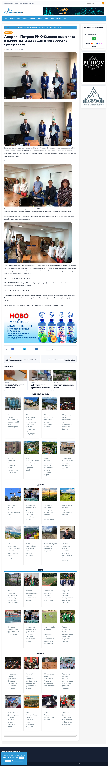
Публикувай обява (8, 3)
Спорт (64, 18)
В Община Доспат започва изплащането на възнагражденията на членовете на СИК (40, 386)
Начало (5, 18)
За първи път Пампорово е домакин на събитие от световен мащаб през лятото (31, 512)
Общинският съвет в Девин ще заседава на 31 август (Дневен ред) (67, 462)
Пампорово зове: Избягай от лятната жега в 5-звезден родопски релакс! (31, 551)
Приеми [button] (21, 757)
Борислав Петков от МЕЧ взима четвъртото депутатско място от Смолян (64, 385)
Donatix (81, 763)
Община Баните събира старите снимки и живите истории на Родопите (31, 720)
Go (94, 39)
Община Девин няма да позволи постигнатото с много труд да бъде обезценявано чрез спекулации (31, 424)
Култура (52, 18)
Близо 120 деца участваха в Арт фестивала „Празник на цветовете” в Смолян (31, 681)
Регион (18, 18)
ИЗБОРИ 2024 (13, 27)
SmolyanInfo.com (11, 751)
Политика (25, 18)
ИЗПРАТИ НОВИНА (24, 3)
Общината (12, 18)
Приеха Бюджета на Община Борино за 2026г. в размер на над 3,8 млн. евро (13, 465)
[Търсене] (103, 3)
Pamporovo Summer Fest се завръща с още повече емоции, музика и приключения (49, 512)
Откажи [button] (8, 760)
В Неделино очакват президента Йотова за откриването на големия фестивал (67, 422)
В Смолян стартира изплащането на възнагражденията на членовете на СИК (15, 385)
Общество (39, 18)
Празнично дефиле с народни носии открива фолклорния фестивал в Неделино (67, 681)
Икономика (32, 18)
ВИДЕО (16, 3)
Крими (46, 18)
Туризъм (58, 18)
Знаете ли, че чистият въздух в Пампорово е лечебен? (67, 509)
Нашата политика (17, 761)
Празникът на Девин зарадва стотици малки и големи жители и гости (13, 720)
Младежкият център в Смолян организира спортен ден (48, 595)
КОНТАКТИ (31, 3)
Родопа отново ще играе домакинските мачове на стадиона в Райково (67, 634)
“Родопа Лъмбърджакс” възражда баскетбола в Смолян (31, 595)
